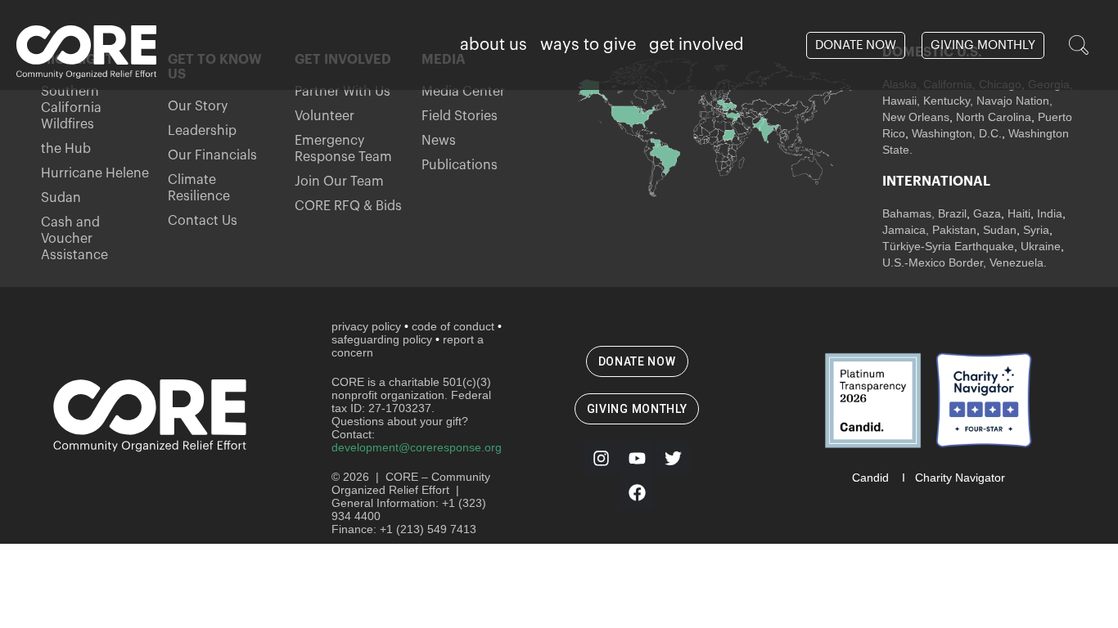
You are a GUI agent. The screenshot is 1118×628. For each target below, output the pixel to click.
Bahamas (906, 213)
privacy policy (366, 326)
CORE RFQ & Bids (348, 206)
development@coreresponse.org (416, 447)
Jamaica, (907, 229)
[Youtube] (637, 458)
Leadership (202, 130)
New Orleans (915, 116)
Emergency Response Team (343, 149)
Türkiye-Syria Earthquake (948, 246)
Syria (1036, 229)
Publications (460, 165)
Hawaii (899, 100)
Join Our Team (339, 181)
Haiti (1019, 213)
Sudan (61, 197)
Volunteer (324, 116)
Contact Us (202, 220)
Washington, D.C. (957, 133)
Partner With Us (342, 91)
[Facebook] (637, 492)
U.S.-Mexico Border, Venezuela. (964, 262)
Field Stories (460, 116)
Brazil (951, 213)
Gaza (987, 213)
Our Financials (212, 155)
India (1049, 213)
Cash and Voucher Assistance (74, 239)
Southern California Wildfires (71, 108)
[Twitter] (673, 458)
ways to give (588, 45)
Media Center (463, 91)
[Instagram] (601, 458)
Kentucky (946, 100)
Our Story (198, 106)
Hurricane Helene (95, 173)
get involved (696, 45)
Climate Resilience (199, 188)
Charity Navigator (960, 477)
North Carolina (993, 116)
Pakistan (954, 229)
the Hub (66, 148)
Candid (870, 477)
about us (493, 45)
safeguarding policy (381, 339)
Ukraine (1041, 246)
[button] (1079, 45)
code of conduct (453, 326)
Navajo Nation (1012, 100)
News (439, 140)
